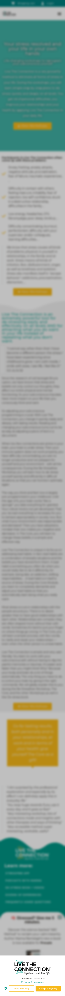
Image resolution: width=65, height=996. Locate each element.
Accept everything (48, 988)
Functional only (21, 988)
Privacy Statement (32, 982)
